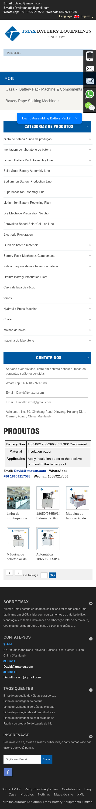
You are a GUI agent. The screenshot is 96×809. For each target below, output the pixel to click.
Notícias (44, 794)
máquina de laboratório (18, 340)
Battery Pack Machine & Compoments (50, 89)
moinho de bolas (14, 330)
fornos (7, 298)
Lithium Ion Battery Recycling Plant (27, 202)
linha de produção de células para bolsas (29, 695)
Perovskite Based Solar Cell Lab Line (28, 224)
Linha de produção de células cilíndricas (29, 712)
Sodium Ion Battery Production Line (27, 181)
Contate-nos (71, 789)
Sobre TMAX (11, 789)
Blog (87, 789)
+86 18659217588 (32, 12)
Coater (7, 319)
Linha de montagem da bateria (22, 701)
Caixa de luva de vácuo (19, 287)
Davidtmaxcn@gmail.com (32, 8)
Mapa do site (63, 794)
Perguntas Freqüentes (41, 789)
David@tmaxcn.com (28, 3)
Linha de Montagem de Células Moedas (28, 706)
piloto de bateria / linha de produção (27, 139)
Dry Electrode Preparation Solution (26, 213)
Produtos (27, 794)
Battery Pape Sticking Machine (31, 101)
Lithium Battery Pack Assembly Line (28, 160)
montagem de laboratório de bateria (27, 149)
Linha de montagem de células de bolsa (28, 718)
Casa (10, 89)
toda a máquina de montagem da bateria (30, 266)
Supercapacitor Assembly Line (24, 192)
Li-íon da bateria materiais (20, 245)
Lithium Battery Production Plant (25, 277)
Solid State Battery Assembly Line (26, 171)
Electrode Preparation (18, 234)
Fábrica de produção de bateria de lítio (27, 723)
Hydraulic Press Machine (20, 309)
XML (80, 794)
